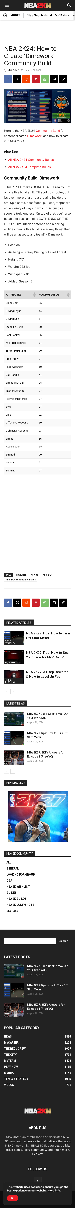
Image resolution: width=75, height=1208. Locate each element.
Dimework (34, 136)
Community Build (48, 131)
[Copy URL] (63, 79)
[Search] (69, 5)
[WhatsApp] (45, 79)
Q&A (9, 880)
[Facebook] (8, 79)
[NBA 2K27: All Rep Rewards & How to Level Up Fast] (14, 677)
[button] (6, 5)
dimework (21, 574)
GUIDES (11, 892)
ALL (8, 862)
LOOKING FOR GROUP (20, 874)
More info (54, 1190)
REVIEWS (12, 910)
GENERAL (12, 868)
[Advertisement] (38, 30)
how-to (34, 574)
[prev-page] (6, 691)
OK (12, 1198)
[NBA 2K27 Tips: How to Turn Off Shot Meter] (14, 638)
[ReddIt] (26, 79)
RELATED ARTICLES (18, 622)
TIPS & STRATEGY (10, 642)
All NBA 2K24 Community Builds (31, 160)
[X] (17, 79)
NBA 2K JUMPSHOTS (20, 904)
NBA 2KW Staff (15, 70)
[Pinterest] (36, 79)
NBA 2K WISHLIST (18, 886)
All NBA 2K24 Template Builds (29, 167)
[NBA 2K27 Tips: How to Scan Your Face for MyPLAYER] (14, 657)
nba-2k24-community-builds (21, 579)
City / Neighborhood (39, 15)
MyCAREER (62, 15)
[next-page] (12, 691)
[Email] (54, 79)
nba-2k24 (47, 574)
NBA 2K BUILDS (16, 898)
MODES (15, 15)
